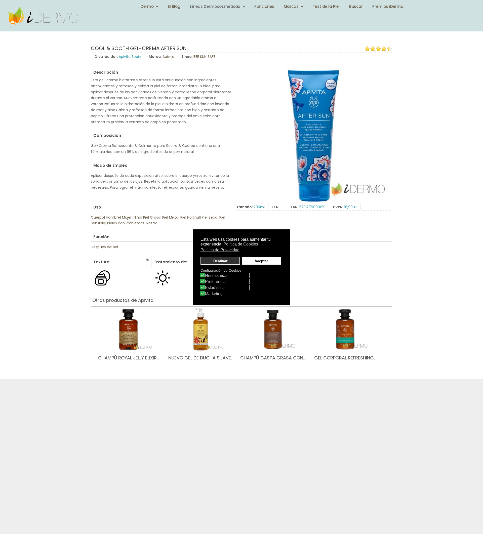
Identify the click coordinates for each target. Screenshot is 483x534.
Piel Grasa (151, 217)
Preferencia (215, 282)
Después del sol (104, 247)
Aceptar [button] (261, 261)
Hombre (113, 217)
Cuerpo (97, 217)
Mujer (127, 217)
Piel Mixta (170, 217)
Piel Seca (209, 217)
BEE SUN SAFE (204, 56)
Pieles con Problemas (125, 223)
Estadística (215, 288)
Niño (137, 217)
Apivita (168, 56)
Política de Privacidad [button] (219, 250)
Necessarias (216, 276)
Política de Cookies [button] (240, 244)
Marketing (214, 294)
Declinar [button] (220, 261)
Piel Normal (190, 217)
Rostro (151, 223)
